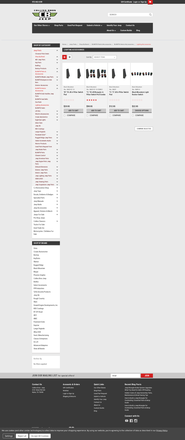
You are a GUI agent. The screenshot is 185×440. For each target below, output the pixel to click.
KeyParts (37, 258)
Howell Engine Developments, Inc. (46, 305)
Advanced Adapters (41, 345)
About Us (110, 30)
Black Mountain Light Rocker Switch (140, 93)
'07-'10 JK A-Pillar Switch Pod (73, 93)
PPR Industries (39, 288)
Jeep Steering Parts (41, 182)
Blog (138, 30)
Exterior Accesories (41, 85)
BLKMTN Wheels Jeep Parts (44, 77)
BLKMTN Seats (40, 108)
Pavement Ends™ (40, 135)
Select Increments (40, 285)
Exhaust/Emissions (41, 167)
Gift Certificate (126, 2)
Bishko (36, 282)
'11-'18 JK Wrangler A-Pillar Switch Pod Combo (96, 93)
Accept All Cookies (40, 436)
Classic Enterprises (41, 339)
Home (64, 44)
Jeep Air (38, 126)
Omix (35, 248)
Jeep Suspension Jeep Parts (44, 185)
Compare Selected (144, 129)
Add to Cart (73, 111)
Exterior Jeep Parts (41, 170)
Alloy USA (37, 332)
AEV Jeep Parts (40, 60)
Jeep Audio (38, 204)
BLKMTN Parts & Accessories (40, 73)
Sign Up (143, 2)
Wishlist (66, 391)
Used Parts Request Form (43, 147)
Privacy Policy (161, 430)
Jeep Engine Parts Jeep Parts (43, 162)
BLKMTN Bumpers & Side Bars (43, 81)
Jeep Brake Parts (40, 149)
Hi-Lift (36, 342)
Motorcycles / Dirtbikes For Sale (43, 232)
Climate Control (40, 155)
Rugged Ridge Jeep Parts (43, 138)
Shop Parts (58, 25)
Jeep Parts (37, 50)
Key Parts (38, 62)
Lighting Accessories (42, 105)
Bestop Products (40, 68)
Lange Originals (40, 132)
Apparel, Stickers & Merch (43, 211)
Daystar (36, 325)
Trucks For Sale (39, 224)
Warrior (36, 262)
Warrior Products (40, 144)
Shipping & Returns (69, 396)
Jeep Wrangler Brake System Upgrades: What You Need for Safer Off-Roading (138, 389)
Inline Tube (38, 123)
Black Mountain (39, 268)
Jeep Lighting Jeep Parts (43, 176)
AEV (35, 315)
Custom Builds (126, 30)
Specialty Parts (39, 198)
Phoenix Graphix (39, 275)
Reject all (22, 436)
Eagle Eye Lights (40, 120)
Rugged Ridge (38, 265)
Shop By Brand (40, 57)
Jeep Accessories (40, 208)
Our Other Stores (41, 25)
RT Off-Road (38, 312)
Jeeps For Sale (39, 214)
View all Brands (39, 348)
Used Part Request (74, 25)
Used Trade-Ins (39, 228)
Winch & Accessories (42, 114)
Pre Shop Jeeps (39, 218)
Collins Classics (39, 221)
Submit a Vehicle (94, 25)
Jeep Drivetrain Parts (42, 158)
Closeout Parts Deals (42, 54)
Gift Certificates (68, 388)
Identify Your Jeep (114, 25)
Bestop (36, 255)
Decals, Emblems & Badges (43, 194)
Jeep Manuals (39, 201)
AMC (35, 318)
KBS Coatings (39, 129)
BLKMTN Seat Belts (41, 99)
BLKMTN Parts (40, 152)
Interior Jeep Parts (41, 173)
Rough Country (39, 298)
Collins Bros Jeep (40, 278)
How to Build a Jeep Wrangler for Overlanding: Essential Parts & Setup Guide (137, 400)
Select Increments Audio (43, 141)
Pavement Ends (39, 322)
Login (135, 2)
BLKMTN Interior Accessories (40, 89)
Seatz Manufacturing (41, 335)
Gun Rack (38, 102)
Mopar (36, 272)
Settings (9, 436)
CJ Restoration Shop (41, 188)
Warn (35, 302)
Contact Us (130, 25)
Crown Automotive (41, 117)
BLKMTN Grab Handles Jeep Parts (44, 95)
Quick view (73, 81)
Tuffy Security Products (42, 292)
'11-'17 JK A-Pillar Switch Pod (119, 93)
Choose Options (142, 111)
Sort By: (89, 57)
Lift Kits (37, 111)
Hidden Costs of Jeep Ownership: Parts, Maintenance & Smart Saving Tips (138, 394)
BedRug (37, 66)
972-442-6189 (37, 2)
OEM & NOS (39, 179)
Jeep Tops (37, 191)
